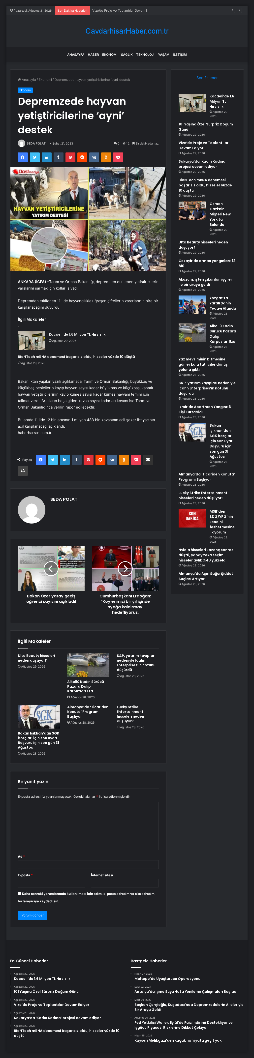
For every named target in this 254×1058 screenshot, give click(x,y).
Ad (21, 856)
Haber (93, 55)
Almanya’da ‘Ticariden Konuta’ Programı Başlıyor (87, 712)
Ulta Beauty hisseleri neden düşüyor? (36, 658)
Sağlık (127, 55)
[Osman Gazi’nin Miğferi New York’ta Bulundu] (192, 210)
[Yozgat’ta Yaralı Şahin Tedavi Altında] (192, 304)
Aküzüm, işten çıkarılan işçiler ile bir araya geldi (205, 282)
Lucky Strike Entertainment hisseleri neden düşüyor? (130, 714)
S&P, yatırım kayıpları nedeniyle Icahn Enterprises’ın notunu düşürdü (136, 662)
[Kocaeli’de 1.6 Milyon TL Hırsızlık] (31, 340)
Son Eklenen (207, 77)
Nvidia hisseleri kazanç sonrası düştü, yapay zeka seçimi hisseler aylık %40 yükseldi (206, 555)
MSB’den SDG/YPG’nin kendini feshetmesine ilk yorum (222, 522)
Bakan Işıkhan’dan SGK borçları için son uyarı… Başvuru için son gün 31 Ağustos (39, 740)
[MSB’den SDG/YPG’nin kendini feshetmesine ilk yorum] (192, 518)
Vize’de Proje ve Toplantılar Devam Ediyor (124, 10)
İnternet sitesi (102, 875)
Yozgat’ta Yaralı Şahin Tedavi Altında (223, 303)
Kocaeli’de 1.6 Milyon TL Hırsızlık (77, 334)
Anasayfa (75, 55)
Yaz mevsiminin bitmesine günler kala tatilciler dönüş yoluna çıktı (203, 364)
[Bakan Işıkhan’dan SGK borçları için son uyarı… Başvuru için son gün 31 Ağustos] (39, 717)
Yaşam (163, 55)
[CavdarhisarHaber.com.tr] (127, 31)
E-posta (25, 875)
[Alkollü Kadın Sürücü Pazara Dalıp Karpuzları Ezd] (88, 665)
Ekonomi (110, 55)
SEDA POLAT (36, 143)
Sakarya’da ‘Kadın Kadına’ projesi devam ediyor (202, 164)
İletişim (180, 55)
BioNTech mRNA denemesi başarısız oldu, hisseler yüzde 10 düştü (76, 356)
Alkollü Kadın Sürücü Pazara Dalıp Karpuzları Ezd (85, 686)
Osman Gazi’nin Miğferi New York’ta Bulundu (220, 214)
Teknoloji (145, 55)
